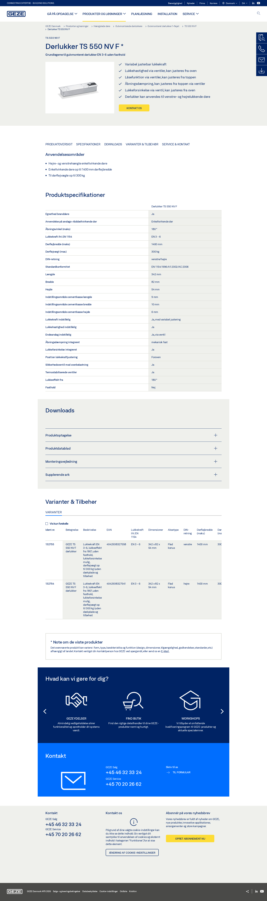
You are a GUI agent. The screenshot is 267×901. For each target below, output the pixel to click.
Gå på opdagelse (60, 14)
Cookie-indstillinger (109, 891)
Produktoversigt (58, 144)
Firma (202, 3)
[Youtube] (258, 3)
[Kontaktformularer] (261, 59)
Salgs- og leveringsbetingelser (66, 891)
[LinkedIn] (253, 3)
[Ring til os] (261, 48)
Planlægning (141, 14)
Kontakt (51, 813)
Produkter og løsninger (102, 14)
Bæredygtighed (175, 3)
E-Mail (165, 651)
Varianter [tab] (53, 512)
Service (189, 14)
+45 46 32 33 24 (124, 772)
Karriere (213, 3)
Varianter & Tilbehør (142, 144)
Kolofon (132, 891)
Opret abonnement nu (190, 838)
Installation (167, 14)
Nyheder (191, 3)
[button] (229, 3)
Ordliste (123, 891)
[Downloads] (261, 70)
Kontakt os (134, 108)
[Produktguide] (261, 37)
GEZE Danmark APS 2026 (39, 891)
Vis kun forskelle (59, 523)
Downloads (113, 144)
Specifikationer (88, 144)
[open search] (259, 13)
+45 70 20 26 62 (123, 784)
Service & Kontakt (176, 144)
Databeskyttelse (89, 891)
